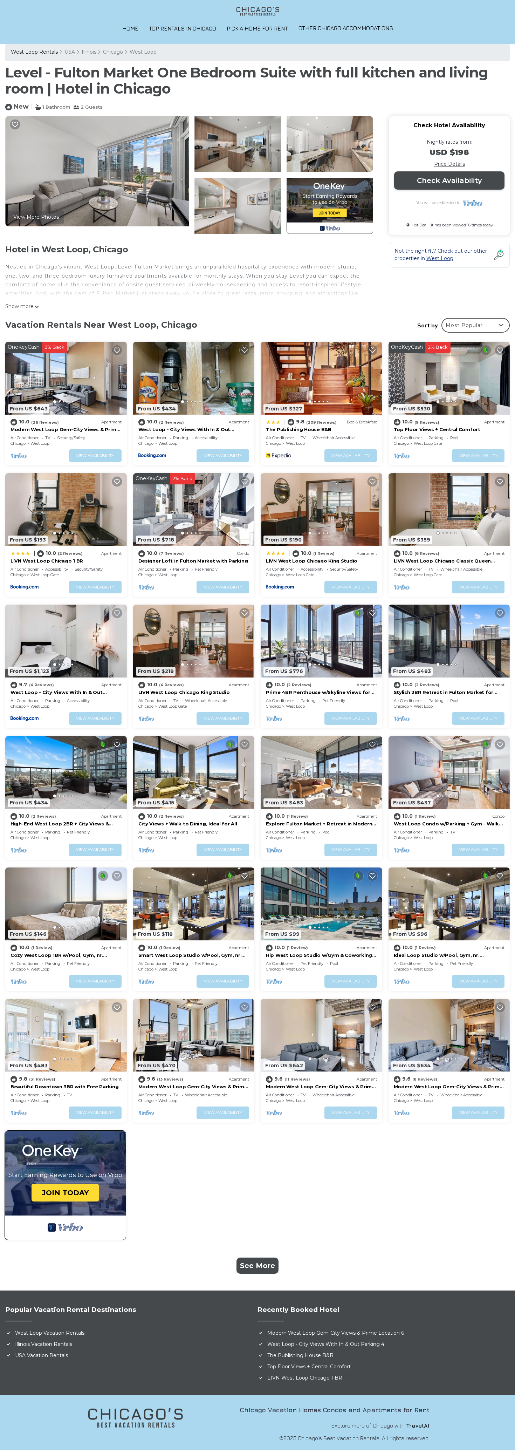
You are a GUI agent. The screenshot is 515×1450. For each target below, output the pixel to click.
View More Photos (36, 217)
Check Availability (449, 180)
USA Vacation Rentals (41, 1355)
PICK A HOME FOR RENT (257, 28)
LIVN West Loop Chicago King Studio (311, 561)
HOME (130, 28)
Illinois (89, 52)
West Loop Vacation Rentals (49, 1333)
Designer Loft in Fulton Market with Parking (193, 561)
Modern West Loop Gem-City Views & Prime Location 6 (335, 1333)
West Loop (143, 52)
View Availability (95, 455)
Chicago (113, 52)
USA (69, 52)
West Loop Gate (428, 443)
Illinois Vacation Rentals (43, 1344)
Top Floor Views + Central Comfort (437, 429)
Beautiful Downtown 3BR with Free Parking (65, 1086)
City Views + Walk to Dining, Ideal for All (187, 823)
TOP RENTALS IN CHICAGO (182, 28)
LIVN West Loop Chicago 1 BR (47, 561)
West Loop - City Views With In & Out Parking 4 (325, 1344)
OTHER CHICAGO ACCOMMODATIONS (345, 28)
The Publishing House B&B (298, 429)
